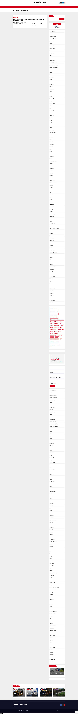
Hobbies (51, 125)
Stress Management (53, 613)
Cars (50, 416)
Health (51, 120)
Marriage (51, 163)
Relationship (52, 216)
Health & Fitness (52, 122)
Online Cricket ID (60, 335)
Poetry (51, 197)
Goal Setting (52, 115)
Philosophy (51, 194)
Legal (51, 149)
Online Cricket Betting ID (53, 335)
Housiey (63, 329)
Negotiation (51, 173)
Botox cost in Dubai (52, 319)
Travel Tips (51, 281)
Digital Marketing (56, 323)
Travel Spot (51, 637)
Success (51, 257)
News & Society (52, 180)
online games (52, 337)
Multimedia (51, 170)
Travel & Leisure (52, 276)
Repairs (51, 221)
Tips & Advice (52, 269)
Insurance (51, 137)
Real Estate (51, 211)
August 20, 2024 (17, 22)
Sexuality (51, 233)
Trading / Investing (53, 271)
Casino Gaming (52, 60)
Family (51, 101)
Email (51, 91)
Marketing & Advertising (53, 161)
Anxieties (51, 392)
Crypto (51, 428)
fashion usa (51, 327)
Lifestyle (51, 151)
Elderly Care (52, 89)
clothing (61, 321)
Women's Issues (52, 300)
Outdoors (51, 185)
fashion (62, 325)
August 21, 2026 (17, 693)
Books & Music (52, 48)
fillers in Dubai (57, 327)
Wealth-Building (52, 649)
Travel (15, 689)
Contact (64, 710)
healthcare (54, 329)
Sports (51, 247)
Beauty (51, 43)
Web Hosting (52, 295)
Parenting (51, 187)
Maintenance (52, 156)
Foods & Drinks (52, 110)
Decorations (52, 77)
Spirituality (51, 245)
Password (51, 372)
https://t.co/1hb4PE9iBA (55, 359)
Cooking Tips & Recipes (54, 67)
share (58, 339)
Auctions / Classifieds (53, 38)
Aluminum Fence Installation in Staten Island (58, 692)
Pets (50, 192)
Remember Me (53, 383)
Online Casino (56, 333)
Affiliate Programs (53, 31)
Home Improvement (53, 132)
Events (51, 96)
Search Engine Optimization (54, 228)
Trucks (51, 283)
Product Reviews (52, 206)
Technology (51, 264)
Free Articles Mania (39, 2)
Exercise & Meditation (53, 98)
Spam (51, 601)
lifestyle (55, 331)
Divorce (51, 79)
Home (51, 127)
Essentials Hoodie (56, 325)
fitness (61, 327)
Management (52, 158)
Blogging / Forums (53, 404)
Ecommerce (52, 84)
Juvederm (51, 331)
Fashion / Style (52, 103)
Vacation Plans (52, 288)
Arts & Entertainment (53, 36)
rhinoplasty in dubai (53, 339)
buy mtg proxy (56, 321)
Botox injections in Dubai (60, 319)
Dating (51, 74)
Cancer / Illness (52, 53)
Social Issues (52, 240)
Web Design (52, 293)
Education (51, 86)
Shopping (51, 235)
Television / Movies (53, 625)
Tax (50, 259)
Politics (51, 199)
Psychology (51, 209)
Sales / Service (52, 223)
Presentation (52, 204)
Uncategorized (15, 17)
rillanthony (52, 673)
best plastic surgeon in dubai (54, 317)
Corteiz (51, 323)
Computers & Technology (54, 65)
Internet (51, 139)
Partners (61, 710)
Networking (51, 175)
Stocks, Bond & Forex (53, 252)
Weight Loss (52, 298)
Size (60, 339)
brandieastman (23, 22)
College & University (53, 62)
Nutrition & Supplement (53, 182)
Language (51, 146)
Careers (51, 55)
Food (50, 108)
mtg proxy (51, 333)
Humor (51, 134)
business (51, 321)
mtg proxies (59, 331)
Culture (51, 72)
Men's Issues (52, 168)
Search (50, 15)
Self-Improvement (52, 230)
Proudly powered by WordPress (17, 710)
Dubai (60, 323)
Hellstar (59, 329)
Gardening (51, 113)
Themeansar (28, 710)
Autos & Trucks (52, 41)
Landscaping (52, 144)
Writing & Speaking (53, 661)
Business (51, 50)
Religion (51, 218)
